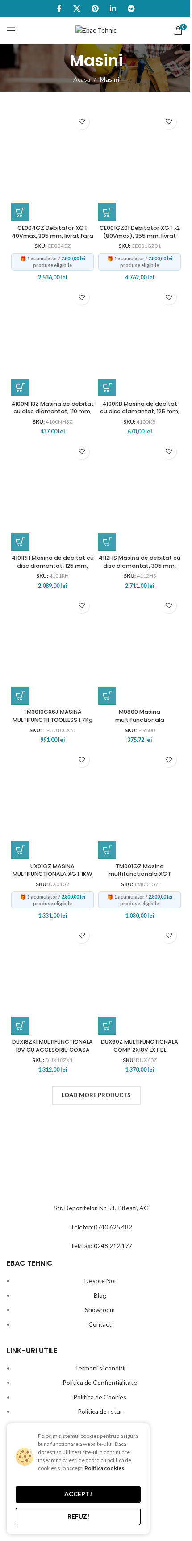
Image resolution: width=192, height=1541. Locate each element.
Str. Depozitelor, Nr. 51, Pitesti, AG (101, 1208)
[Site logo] (96, 29)
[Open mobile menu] (11, 30)
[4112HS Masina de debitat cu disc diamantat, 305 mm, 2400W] (139, 495)
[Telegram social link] (131, 8)
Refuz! (78, 1516)
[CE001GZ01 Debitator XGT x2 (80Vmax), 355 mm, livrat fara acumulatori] (139, 165)
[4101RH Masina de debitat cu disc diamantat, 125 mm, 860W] (52, 495)
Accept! (78, 1494)
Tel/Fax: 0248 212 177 (101, 1245)
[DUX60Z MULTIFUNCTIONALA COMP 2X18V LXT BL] (139, 979)
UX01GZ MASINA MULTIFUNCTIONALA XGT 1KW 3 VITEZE (52, 874)
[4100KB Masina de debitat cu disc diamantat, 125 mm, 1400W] (139, 340)
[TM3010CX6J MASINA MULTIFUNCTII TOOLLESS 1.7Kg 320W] (52, 649)
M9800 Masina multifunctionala (139, 716)
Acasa (81, 79)
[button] (20, 212)
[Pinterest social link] (95, 8)
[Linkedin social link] (113, 8)
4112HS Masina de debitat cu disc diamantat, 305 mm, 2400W (139, 565)
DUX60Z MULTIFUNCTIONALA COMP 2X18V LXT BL (139, 1046)
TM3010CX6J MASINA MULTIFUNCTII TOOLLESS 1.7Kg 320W (53, 719)
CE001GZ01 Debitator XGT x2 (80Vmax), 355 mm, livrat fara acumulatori (140, 235)
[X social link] (76, 8)
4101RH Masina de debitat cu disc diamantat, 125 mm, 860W (53, 565)
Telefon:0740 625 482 (101, 1227)
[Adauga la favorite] (81, 121)
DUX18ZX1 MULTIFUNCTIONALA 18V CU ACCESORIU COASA (52, 1046)
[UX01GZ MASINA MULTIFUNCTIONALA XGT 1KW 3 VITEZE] (52, 803)
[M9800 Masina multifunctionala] (139, 649)
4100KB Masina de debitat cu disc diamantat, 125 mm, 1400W (139, 411)
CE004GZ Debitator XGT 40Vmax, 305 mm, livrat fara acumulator (52, 235)
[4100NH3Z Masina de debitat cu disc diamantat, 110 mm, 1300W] (52, 340)
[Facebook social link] (59, 8)
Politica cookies (104, 1468)
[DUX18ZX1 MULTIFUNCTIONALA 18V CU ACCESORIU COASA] (52, 979)
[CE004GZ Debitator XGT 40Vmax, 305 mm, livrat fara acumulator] (52, 165)
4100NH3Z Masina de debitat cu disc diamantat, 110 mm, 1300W (52, 411)
